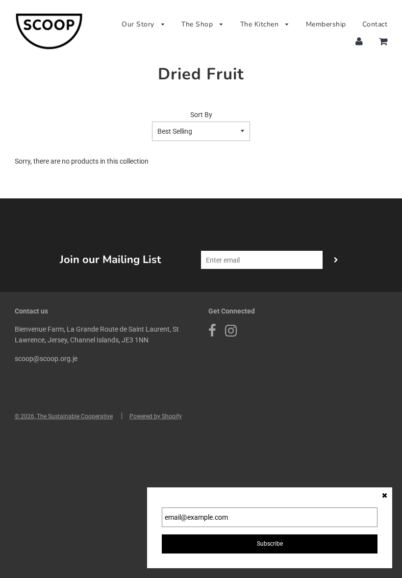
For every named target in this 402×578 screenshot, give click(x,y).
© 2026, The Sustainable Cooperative (64, 416)
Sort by (201, 115)
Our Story (139, 24)
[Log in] (359, 41)
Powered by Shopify (155, 416)
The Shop (198, 24)
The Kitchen (260, 24)
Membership (326, 24)
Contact (375, 24)
